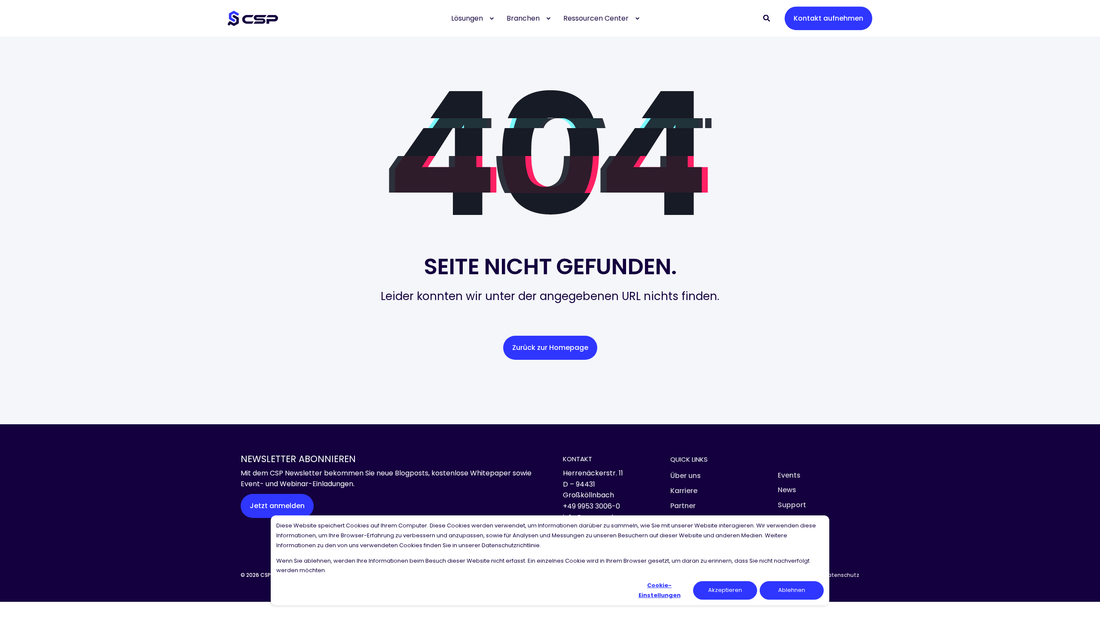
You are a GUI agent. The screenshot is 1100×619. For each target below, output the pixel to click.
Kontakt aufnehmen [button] (828, 18)
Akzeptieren (725, 590)
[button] (17, 602)
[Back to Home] (253, 18)
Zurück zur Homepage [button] (550, 347)
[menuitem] (491, 18)
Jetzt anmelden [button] (277, 506)
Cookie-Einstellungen (660, 590)
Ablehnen (791, 590)
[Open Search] (767, 18)
